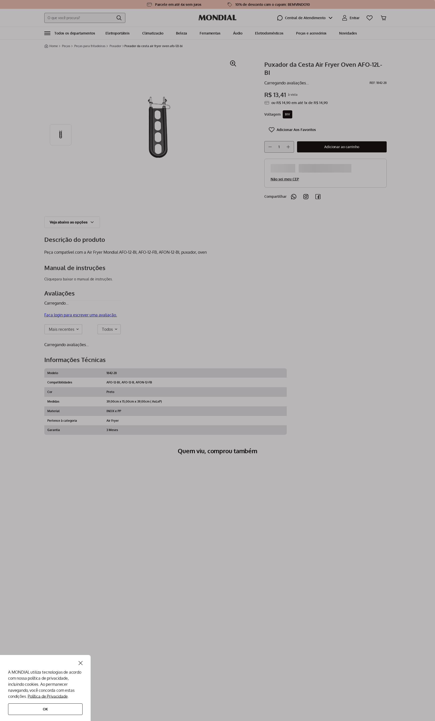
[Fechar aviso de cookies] (81, 663)
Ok (45, 709)
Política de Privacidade (47, 696)
